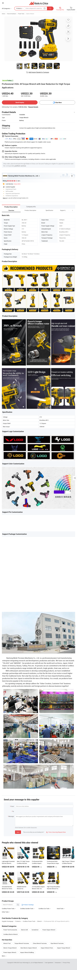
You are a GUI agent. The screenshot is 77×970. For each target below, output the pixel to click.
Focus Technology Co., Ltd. (26, 962)
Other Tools (5, 912)
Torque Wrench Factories (21, 943)
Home (3, 13)
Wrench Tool (7, 943)
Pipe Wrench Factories (57, 943)
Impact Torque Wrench (63, 948)
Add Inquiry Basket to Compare (39, 72)
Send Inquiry (19, 102)
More (3, 956)
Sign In (5, 198)
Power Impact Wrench (48, 930)
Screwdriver (35, 930)
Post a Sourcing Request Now (56, 832)
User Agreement (49, 962)
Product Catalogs (28, 905)
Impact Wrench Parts (47, 948)
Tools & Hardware (11, 13)
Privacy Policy (66, 962)
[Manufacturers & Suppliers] (38, 3)
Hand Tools (60, 908)
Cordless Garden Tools (26, 908)
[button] (69, 210)
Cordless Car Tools (43, 908)
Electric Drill (24, 930)
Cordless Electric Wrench (10, 934)
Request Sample (33, 107)
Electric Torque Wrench (10, 948)
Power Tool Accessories (10, 930)
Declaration (58, 962)
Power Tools (21, 13)
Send (18, 832)
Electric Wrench (30, 13)
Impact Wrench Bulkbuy (27, 952)
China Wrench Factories (40, 943)
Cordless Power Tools (8, 908)
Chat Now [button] (58, 102)
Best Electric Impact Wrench (29, 948)
